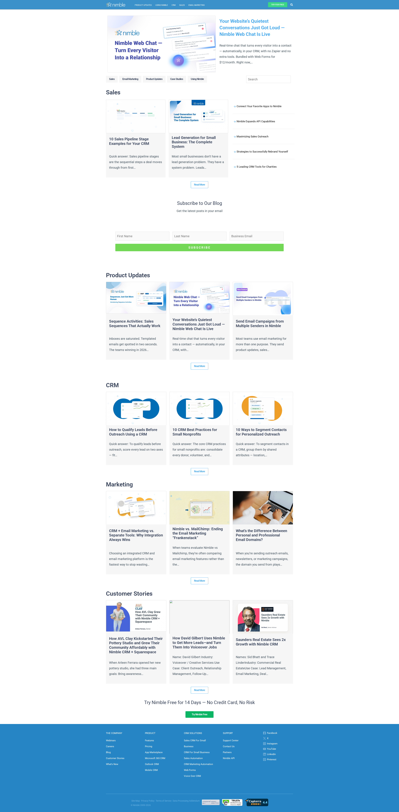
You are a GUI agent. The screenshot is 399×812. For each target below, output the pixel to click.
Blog (108, 752)
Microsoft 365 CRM (155, 758)
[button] (277, 4)
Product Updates (143, 5)
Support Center (230, 740)
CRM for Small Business (197, 752)
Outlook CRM (152, 764)
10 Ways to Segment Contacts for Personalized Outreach (261, 432)
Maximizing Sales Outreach (252, 136)
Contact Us (229, 746)
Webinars (111, 740)
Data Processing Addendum (186, 801)
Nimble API (229, 758)
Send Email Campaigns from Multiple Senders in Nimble (260, 323)
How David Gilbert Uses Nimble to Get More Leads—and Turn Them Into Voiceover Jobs (199, 642)
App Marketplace (154, 752)
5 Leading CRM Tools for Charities (257, 166)
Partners (227, 752)
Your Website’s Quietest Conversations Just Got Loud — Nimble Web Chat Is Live (252, 27)
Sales (182, 5)
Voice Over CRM (192, 776)
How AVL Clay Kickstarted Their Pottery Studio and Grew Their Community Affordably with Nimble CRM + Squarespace (136, 645)
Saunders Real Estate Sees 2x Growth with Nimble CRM (261, 642)
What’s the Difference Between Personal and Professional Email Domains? (261, 535)
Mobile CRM (151, 770)
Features (149, 740)
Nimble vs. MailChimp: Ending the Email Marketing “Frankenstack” (198, 533)
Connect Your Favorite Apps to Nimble (259, 106)
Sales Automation (193, 758)
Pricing (148, 746)
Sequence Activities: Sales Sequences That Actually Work (134, 323)
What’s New (112, 764)
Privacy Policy (147, 801)
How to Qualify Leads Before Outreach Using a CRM (133, 432)
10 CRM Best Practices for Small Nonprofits (195, 432)
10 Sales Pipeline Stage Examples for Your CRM (129, 141)
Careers (110, 746)
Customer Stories (115, 758)
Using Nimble (161, 5)
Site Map (135, 801)
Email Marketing (196, 5)
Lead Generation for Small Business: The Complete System (194, 142)
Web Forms (190, 770)
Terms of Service (163, 801)
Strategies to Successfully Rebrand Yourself (262, 151)
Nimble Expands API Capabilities (256, 121)
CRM (173, 5)
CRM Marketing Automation (198, 764)
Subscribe (199, 247)
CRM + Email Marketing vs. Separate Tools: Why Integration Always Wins (136, 535)
